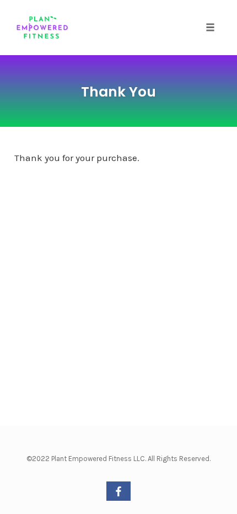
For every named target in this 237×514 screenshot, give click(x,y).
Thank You (118, 91)
